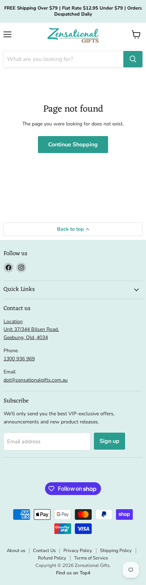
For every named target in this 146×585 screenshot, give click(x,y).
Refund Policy (52, 558)
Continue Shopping (73, 144)
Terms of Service (91, 558)
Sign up (109, 441)
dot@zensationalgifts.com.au (36, 380)
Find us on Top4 (73, 573)
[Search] (132, 59)
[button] (136, 34)
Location (13, 321)
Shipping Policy (116, 550)
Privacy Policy (77, 550)
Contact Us (44, 550)
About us (16, 550)
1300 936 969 (19, 358)
